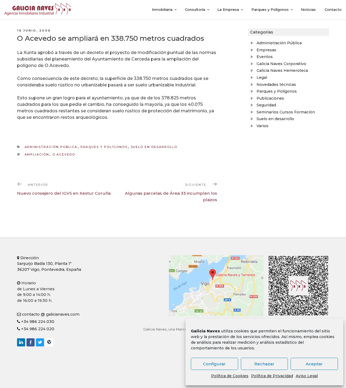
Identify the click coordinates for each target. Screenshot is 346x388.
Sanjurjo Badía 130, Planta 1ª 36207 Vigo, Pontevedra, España (49, 263)
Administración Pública (51, 147)
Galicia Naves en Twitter (40, 342)
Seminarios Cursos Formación (286, 112)
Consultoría (195, 9)
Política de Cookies (229, 375)
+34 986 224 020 (37, 328)
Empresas (266, 50)
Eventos (265, 56)
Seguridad (266, 105)
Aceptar (314, 363)
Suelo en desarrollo (154, 147)
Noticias (308, 9)
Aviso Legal (307, 375)
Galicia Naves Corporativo (281, 63)
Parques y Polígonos (270, 9)
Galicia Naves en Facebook (30, 342)
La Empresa (228, 9)
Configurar (214, 363)
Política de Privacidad (272, 375)
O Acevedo (63, 154)
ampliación (37, 154)
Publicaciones (270, 98)
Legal (262, 77)
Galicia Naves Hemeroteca (282, 70)
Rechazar (264, 363)
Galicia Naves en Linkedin (21, 342)
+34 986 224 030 (37, 321)
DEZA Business (49, 342)
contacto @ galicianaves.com (50, 314)
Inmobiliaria (162, 9)
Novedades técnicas (276, 84)
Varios (262, 125)
